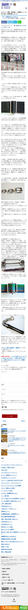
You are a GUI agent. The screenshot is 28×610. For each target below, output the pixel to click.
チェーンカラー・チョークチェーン (11, 483)
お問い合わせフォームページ (12, 360)
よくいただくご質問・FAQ (7, 580)
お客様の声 (4, 571)
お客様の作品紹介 (5, 574)
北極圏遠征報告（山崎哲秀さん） (10, 514)
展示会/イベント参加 (7, 527)
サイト (3, 394)
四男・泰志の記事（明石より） (10, 519)
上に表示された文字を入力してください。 (13, 409)
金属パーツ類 (7, 27)
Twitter (9, 22)
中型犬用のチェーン (6, 506)
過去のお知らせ (5, 544)
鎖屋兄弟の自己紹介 (6, 549)
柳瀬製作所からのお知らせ (8, 536)
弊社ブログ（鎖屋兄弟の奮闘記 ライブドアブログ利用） (13, 584)
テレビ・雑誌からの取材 (8, 488)
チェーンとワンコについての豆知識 (11, 485)
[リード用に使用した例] (12, 296)
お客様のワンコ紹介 (6, 577)
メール (3, 389)
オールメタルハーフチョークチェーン (11, 465)
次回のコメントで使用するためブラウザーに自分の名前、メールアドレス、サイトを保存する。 (13, 402)
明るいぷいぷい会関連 (7, 529)
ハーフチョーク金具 (6, 490)
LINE (19, 22)
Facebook (3, 22)
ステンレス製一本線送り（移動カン (11, 347)
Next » (23, 421)
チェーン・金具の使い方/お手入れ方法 (12, 480)
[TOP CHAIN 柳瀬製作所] (9, 4)
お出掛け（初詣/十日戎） (8, 467)
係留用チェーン (5, 511)
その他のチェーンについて (8, 477)
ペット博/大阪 (5, 496)
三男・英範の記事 (6, 503)
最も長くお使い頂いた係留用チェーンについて (13, 532)
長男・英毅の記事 (6, 552)
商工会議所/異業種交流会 (8, 516)
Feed (14, 601)
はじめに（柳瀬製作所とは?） (9, 493)
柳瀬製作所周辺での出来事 (8, 539)
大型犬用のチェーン (6, 521)
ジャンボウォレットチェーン (9, 472)
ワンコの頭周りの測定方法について (11, 501)
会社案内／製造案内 (6, 568)
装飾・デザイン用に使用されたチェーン (12, 541)
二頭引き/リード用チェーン (8, 508)
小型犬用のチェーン (6, 524)
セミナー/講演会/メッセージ (9, 475)
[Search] (26, 461)
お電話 (23, 360)
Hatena (14, 22)
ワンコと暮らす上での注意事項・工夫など (13, 498)
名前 (2, 384)
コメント (4, 371)
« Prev (4, 421)
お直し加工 (4, 470)
